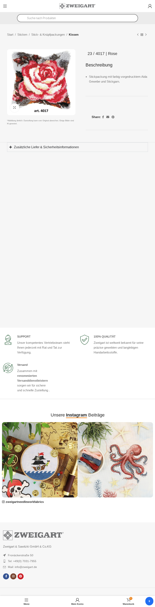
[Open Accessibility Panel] (149, 601)
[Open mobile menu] (5, 6)
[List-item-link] (33, 555)
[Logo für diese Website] (77, 5)
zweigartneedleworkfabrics (25, 501)
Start (10, 34)
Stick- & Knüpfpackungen (48, 34)
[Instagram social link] (13, 576)
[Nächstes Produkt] (146, 35)
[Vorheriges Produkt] (138, 35)
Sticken (22, 34)
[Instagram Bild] (40, 459)
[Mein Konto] (150, 6)
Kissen (74, 34)
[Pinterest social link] (113, 117)
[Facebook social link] (103, 117)
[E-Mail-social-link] (107, 117)
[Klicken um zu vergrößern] (14, 107)
